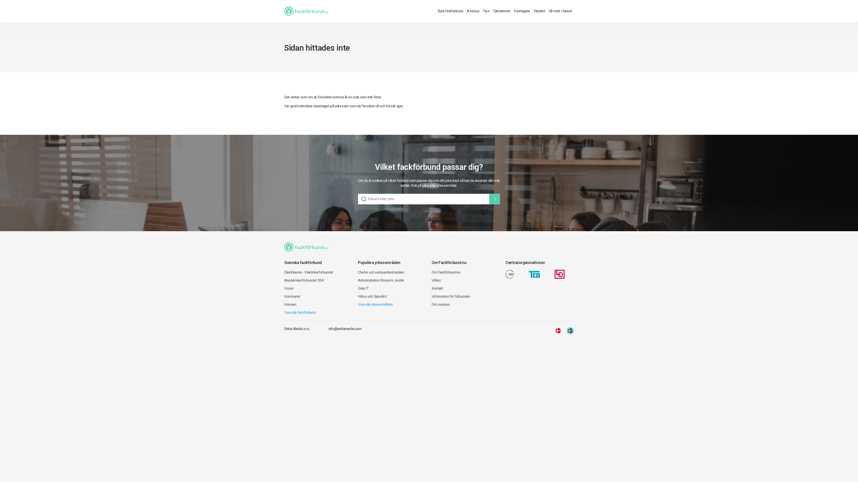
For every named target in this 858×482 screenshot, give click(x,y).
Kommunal (292, 296)
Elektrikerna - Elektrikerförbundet (308, 272)
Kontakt (437, 288)
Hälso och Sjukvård (372, 296)
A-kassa (473, 11)
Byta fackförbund (450, 11)
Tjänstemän (501, 11)
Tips (486, 11)
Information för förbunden (451, 296)
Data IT (363, 288)
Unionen (290, 304)
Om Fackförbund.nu (446, 272)
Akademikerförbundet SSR (304, 280)
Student (539, 11)
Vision (289, 288)
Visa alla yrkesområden (375, 304)
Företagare (522, 11)
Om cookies (441, 304)
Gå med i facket (560, 11)
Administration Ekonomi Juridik (381, 280)
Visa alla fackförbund (299, 312)
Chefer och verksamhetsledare (381, 272)
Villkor (436, 280)
